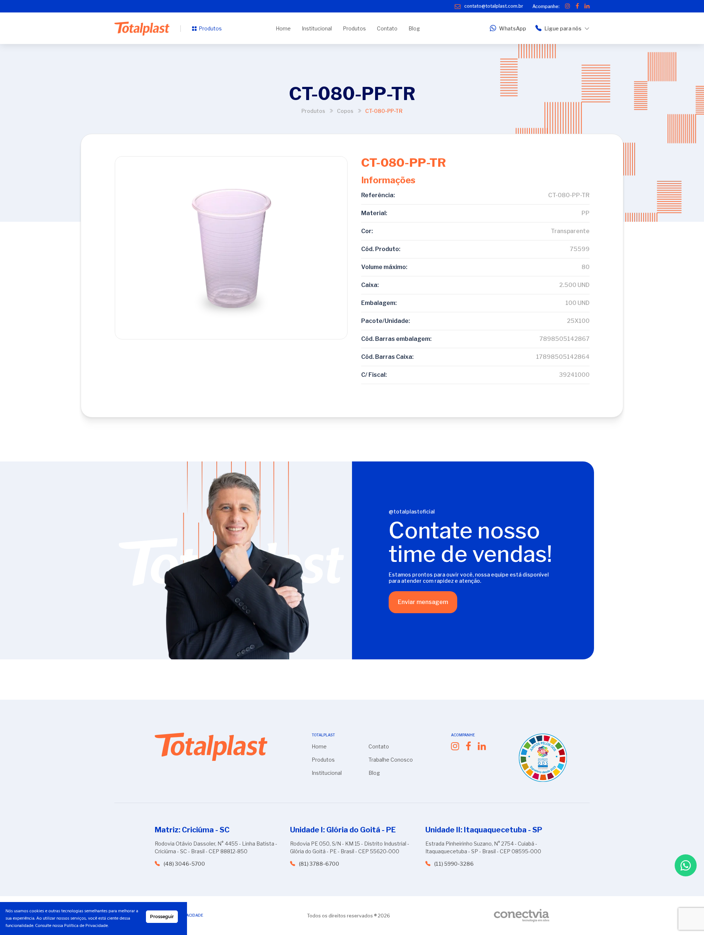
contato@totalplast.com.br (493, 6)
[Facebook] (577, 6)
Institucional (317, 28)
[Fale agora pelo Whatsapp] (686, 865)
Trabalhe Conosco (390, 760)
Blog (414, 28)
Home (283, 28)
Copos (345, 111)
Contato (387, 28)
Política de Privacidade (86, 926)
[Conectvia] (521, 915)
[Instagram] (567, 6)
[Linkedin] (587, 6)
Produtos (210, 28)
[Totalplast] (141, 29)
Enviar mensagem (423, 602)
